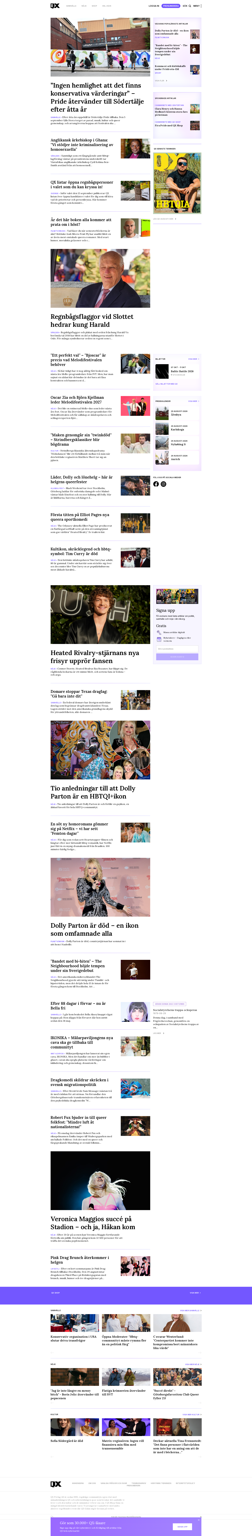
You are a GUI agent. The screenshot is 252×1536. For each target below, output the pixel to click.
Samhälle (71, 6)
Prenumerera (171, 6)
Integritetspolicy (185, 1483)
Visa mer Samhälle (189, 1310)
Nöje (84, 6)
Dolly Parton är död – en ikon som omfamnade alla (172, 32)
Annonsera (78, 1483)
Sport (158, 73)
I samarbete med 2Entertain (169, 105)
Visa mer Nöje (192, 1364)
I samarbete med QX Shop (168, 122)
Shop (94, 6)
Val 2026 (106, 6)
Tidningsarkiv (139, 1483)
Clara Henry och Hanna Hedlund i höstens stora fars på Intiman (171, 111)
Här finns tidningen (161, 1483)
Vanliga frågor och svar (114, 1483)
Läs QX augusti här (163, 219)
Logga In (154, 6)
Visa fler (159, 81)
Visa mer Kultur (191, 1414)
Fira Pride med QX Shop (169, 125)
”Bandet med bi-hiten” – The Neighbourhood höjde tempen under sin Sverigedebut (171, 50)
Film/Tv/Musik (162, 37)
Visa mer (192, 359)
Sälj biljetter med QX (166, 384)
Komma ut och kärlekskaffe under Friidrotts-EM (170, 68)
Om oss (92, 1483)
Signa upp (182, 1527)
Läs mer (157, 1033)
